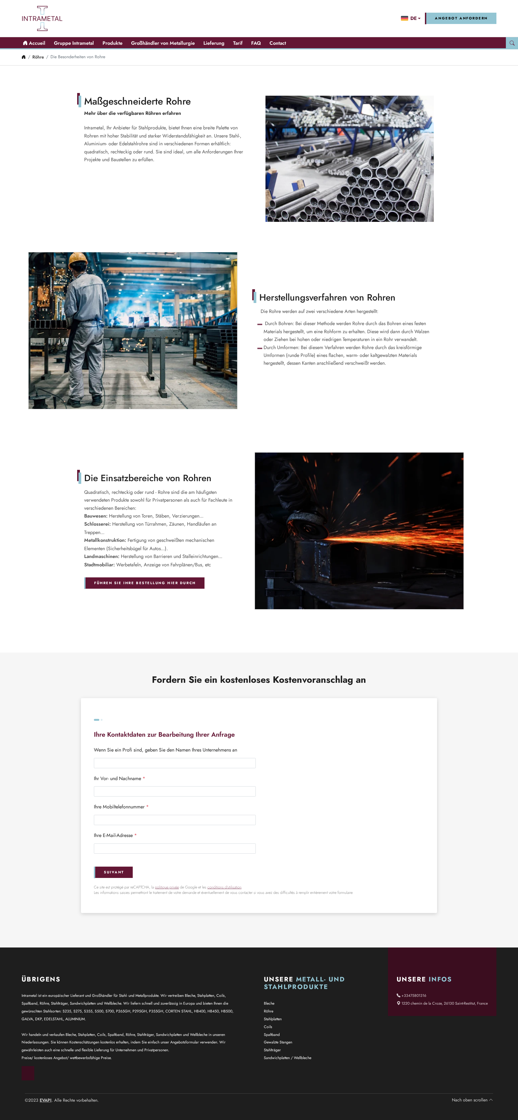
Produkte (112, 43)
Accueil (36, 43)
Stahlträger (272, 1050)
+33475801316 (413, 995)
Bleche (269, 1003)
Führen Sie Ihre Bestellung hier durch (145, 583)
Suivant (114, 872)
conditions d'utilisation (224, 887)
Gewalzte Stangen (278, 1042)
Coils (268, 1026)
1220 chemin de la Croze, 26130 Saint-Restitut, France (444, 1003)
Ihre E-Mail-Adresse (115, 835)
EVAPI (46, 1100)
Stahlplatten (273, 1019)
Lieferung (213, 43)
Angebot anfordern (461, 18)
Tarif (238, 43)
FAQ (256, 43)
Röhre (38, 57)
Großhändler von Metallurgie (163, 43)
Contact (278, 43)
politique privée (167, 887)
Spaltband (272, 1034)
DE (413, 18)
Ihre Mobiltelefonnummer (121, 806)
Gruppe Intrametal (74, 43)
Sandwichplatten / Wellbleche (287, 1057)
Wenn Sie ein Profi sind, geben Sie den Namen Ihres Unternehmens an (165, 749)
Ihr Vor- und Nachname (119, 778)
